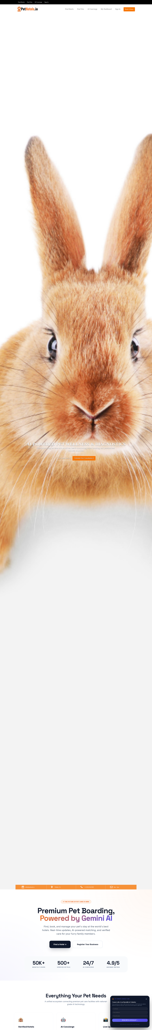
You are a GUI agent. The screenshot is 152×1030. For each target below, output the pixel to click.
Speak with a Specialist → (130, 1020)
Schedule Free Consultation (83, 454)
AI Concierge (38, 2)
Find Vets (29, 2)
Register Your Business (87, 944)
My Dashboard (106, 9)
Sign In (46, 2)
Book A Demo (129, 9)
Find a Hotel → (60, 944)
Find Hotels (21, 2)
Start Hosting (63, 453)
